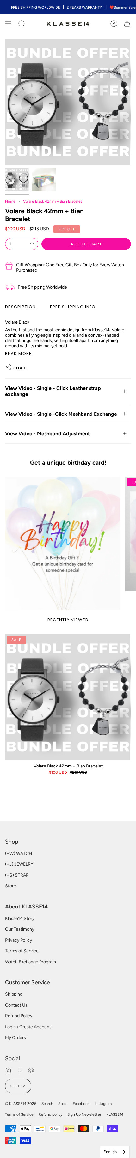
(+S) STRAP (16, 875)
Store (10, 886)
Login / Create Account (28, 1027)
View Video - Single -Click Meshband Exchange (61, 414)
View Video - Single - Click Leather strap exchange (53, 391)
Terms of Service (22, 951)
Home (10, 201)
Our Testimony (19, 929)
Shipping (13, 994)
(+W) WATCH (18, 853)
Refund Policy (18, 1016)
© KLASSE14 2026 (20, 1104)
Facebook (81, 1104)
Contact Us (16, 1005)
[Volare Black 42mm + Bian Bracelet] (68, 697)
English (110, 1151)
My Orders (15, 1037)
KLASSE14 (114, 1114)
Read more (18, 353)
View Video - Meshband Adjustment (47, 434)
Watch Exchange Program (30, 962)
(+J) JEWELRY (19, 864)
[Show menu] (8, 23)
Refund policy (50, 1114)
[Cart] (127, 23)
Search (47, 1104)
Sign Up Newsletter (84, 1114)
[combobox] (115, 1152)
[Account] (114, 23)
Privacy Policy (18, 940)
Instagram (103, 1104)
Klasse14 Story (19, 918)
